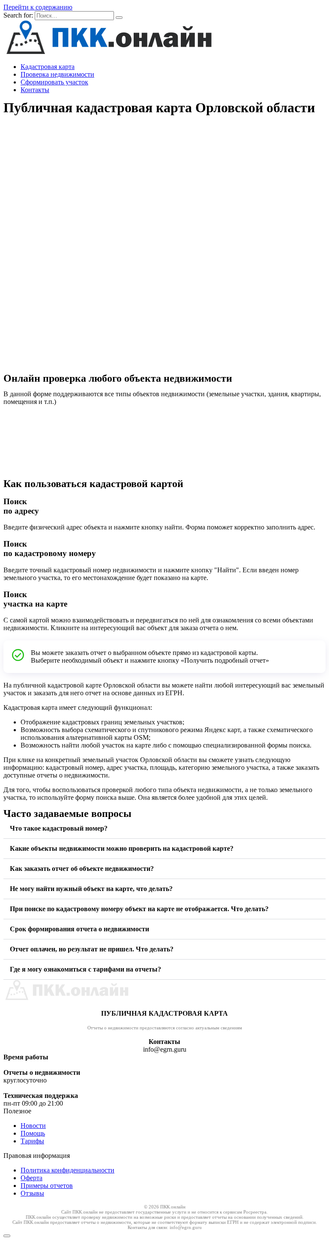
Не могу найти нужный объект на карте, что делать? (91, 888)
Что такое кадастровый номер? (59, 828)
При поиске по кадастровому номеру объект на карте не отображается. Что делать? (139, 908)
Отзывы (32, 1193)
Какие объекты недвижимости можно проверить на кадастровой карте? (121, 848)
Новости (33, 1125)
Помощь (33, 1133)
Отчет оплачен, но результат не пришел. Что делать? (91, 949)
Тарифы (32, 1141)
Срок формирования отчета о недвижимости (79, 929)
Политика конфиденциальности (67, 1170)
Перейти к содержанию (37, 7)
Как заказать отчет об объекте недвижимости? (82, 868)
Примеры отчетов (47, 1185)
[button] (164, 829)
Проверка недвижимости (57, 74)
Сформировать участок (54, 82)
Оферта (31, 1177)
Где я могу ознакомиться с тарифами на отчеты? (85, 969)
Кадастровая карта (48, 66)
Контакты (35, 89)
